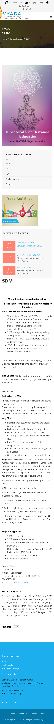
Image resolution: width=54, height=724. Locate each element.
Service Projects (16, 39)
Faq (42, 713)
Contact (34, 713)
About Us (23, 713)
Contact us (24, 6)
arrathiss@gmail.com (18, 582)
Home (4, 39)
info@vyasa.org (36, 2)
